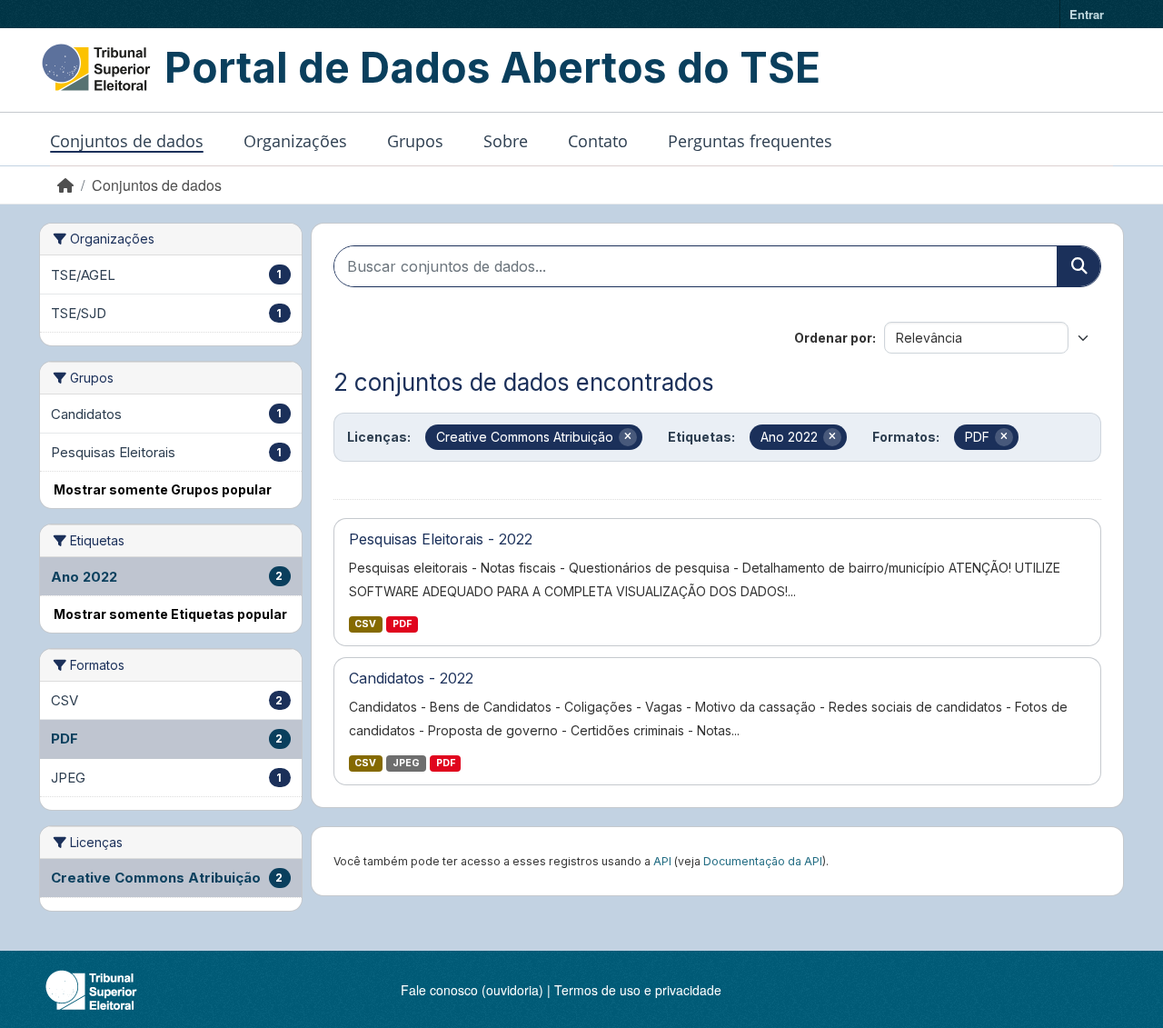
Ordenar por (833, 337)
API (662, 861)
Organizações (295, 141)
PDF (402, 624)
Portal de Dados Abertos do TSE (492, 67)
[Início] (65, 185)
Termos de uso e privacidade (637, 990)
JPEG (406, 763)
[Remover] (628, 437)
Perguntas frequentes (750, 141)
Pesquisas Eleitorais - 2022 (440, 539)
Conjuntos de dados (127, 141)
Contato (598, 141)
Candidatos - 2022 (411, 678)
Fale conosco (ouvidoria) (472, 990)
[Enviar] (1078, 266)
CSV (365, 624)
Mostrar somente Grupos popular (163, 489)
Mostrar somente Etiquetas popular (170, 614)
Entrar (1086, 14)
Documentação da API (762, 861)
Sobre (505, 141)
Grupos (415, 141)
